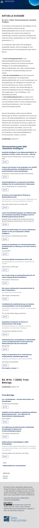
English (5, 478)
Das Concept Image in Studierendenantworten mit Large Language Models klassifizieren (18, 276)
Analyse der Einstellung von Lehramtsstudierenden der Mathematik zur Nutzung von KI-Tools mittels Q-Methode (19, 246)
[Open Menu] (2, 2)
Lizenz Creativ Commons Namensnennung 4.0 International (17, 507)
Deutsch (5, 476)
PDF (6, 162)
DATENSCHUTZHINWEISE (12, 500)
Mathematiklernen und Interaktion (14, 466)
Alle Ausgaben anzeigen (9, 368)
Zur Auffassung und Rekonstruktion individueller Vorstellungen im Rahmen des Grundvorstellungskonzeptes (18, 429)
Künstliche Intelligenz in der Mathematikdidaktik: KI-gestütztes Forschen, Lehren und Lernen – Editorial (19, 153)
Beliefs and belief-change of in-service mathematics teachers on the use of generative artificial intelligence (18, 231)
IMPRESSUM (24, 498)
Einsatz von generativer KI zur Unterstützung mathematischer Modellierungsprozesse (17, 357)
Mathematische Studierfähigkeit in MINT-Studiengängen (19, 446)
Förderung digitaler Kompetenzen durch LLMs (18, 261)
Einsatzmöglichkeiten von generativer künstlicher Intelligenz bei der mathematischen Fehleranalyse (18, 183)
